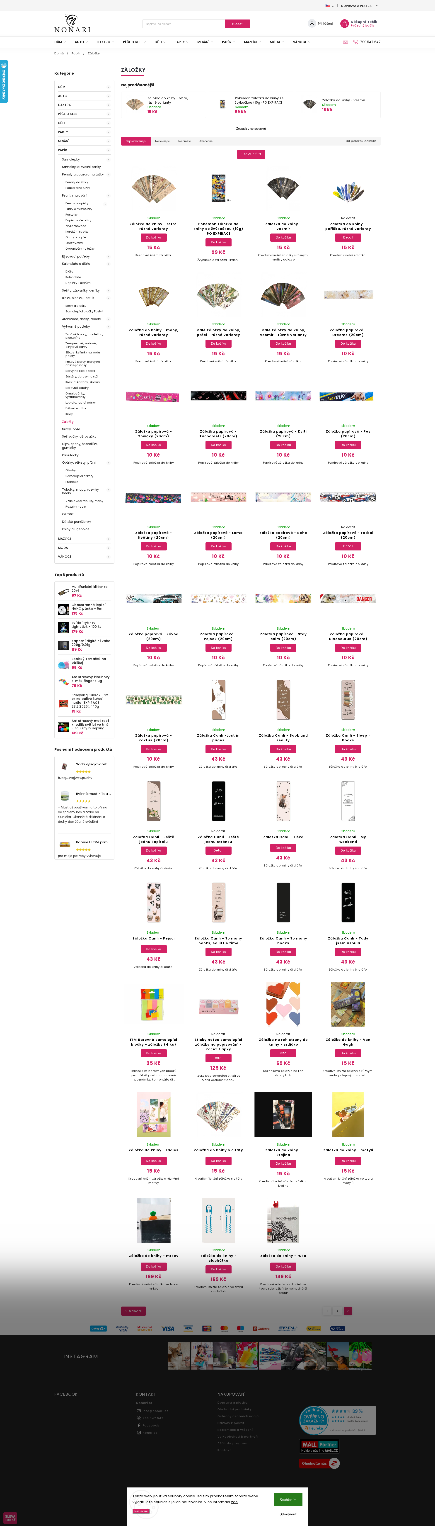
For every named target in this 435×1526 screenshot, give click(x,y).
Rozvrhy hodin (75, 507)
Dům (61, 87)
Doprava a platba (356, 6)
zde (234, 1501)
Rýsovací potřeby (76, 256)
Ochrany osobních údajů (238, 1416)
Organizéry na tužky (79, 249)
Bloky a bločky (75, 306)
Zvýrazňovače (75, 226)
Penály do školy (76, 182)
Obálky (70, 470)
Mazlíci (64, 538)
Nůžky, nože (71, 429)
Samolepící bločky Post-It (84, 311)
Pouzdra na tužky (77, 188)
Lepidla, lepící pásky (80, 402)
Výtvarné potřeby (76, 326)
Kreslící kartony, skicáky (82, 382)
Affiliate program (232, 1443)
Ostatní (68, 514)
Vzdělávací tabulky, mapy (84, 501)
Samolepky (71, 159)
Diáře (69, 271)
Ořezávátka (74, 243)
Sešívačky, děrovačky (79, 436)
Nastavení (141, 1511)
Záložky (68, 421)
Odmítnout (288, 1514)
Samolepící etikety (79, 476)
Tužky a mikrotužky (78, 209)
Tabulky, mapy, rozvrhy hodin (80, 491)
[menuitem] (62, 42)
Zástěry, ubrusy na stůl (81, 376)
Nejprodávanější (136, 141)
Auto (62, 96)
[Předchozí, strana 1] (337, 1311)
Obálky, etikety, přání (79, 462)
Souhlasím (288, 1499)
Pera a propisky (77, 203)
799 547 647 (153, 1418)
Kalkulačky (70, 455)
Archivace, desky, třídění (81, 319)
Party (63, 132)
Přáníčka (71, 482)
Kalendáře (73, 277)
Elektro (65, 104)
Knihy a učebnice (76, 529)
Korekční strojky (77, 232)
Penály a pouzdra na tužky (83, 174)
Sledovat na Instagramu (351, 1369)
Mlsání (64, 141)
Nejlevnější (162, 141)
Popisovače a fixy (78, 220)
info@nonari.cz (155, 1411)
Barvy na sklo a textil (80, 371)
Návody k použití (232, 1423)
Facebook (151, 1425)
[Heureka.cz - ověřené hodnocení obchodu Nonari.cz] (338, 1421)
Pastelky (71, 215)
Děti (61, 123)
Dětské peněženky (76, 521)
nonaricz (150, 1433)
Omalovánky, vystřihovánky (75, 395)
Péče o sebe (67, 114)
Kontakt (224, 1450)
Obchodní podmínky (235, 1409)
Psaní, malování (74, 195)
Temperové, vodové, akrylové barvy (81, 345)
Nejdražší (184, 141)
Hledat (237, 24)
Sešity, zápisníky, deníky (81, 290)
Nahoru (136, 1311)
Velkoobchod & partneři (238, 1436)
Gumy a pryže (75, 237)
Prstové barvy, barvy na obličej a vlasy (82, 363)
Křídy (69, 414)
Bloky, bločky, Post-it (78, 298)
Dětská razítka (75, 408)
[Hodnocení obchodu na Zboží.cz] (338, 1464)
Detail (348, 237)
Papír (62, 150)
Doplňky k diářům (78, 283)
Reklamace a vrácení (235, 1430)
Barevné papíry (77, 388)
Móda (63, 547)
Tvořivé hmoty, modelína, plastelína (84, 336)
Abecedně (206, 141)
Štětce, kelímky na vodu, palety (83, 354)
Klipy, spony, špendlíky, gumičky (80, 446)
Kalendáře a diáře (76, 263)
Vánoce (65, 556)
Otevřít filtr (251, 154)
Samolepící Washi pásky (81, 167)
